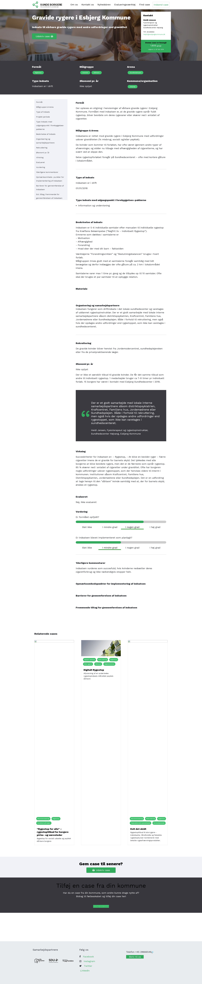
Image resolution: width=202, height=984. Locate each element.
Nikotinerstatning (43, 818)
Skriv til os (135, 956)
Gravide (85, 72)
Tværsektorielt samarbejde (140, 823)
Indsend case (161, 4)
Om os (74, 4)
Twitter (88, 965)
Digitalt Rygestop (94, 670)
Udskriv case (43, 36)
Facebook (88, 956)
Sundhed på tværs (43, 823)
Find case (144, 4)
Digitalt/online (109, 664)
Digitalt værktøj (89, 659)
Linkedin (85, 970)
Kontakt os (87, 4)
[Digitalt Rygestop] (101, 648)
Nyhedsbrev (104, 4)
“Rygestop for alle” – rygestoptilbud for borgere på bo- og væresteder (53, 832)
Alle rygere (88, 664)
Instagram (89, 961)
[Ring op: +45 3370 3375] (152, 952)
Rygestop (38, 72)
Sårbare (96, 72)
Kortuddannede (159, 823)
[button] (101, 906)
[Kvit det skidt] (148, 728)
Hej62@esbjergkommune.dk (154, 34)
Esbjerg (132, 86)
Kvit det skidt (138, 829)
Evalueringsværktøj (124, 4)
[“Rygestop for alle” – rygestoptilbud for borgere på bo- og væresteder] (54, 728)
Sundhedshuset (135, 72)
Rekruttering (102, 659)
